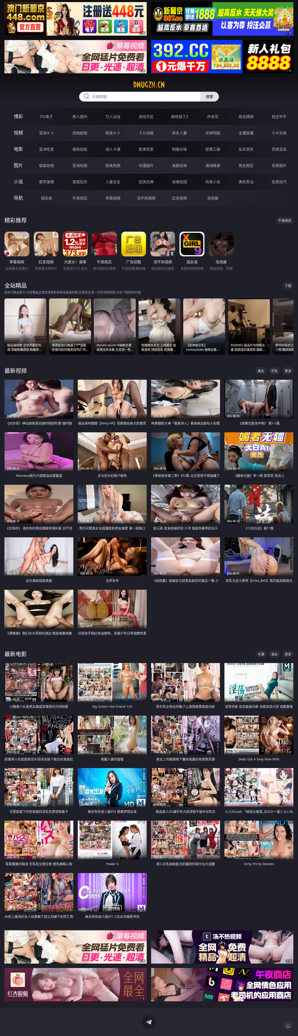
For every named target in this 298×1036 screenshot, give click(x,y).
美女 (261, 371)
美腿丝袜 (179, 165)
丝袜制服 (212, 132)
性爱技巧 (279, 181)
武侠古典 (146, 181)
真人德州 (79, 116)
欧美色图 (112, 165)
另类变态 (279, 149)
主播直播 (246, 132)
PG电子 (46, 116)
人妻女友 (112, 181)
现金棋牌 (246, 116)
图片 (18, 165)
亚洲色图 (79, 165)
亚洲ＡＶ (46, 132)
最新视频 (15, 370)
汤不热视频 (146, 198)
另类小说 (212, 181)
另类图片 (279, 165)
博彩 (18, 116)
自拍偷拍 (79, 132)
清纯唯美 (212, 165)
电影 (18, 149)
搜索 (209, 96)
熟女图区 (246, 165)
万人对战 (112, 116)
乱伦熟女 (246, 149)
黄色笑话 (246, 181)
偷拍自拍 (79, 149)
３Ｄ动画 (146, 132)
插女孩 (46, 198)
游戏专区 (146, 116)
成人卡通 (112, 149)
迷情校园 (179, 181)
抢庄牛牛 (279, 116)
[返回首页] (288, 1025)
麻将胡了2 (179, 116)
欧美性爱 (146, 149)
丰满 (261, 654)
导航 (18, 198)
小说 (18, 182)
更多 (288, 371)
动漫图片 (146, 165)
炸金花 (212, 116)
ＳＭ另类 (279, 132)
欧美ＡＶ (112, 132)
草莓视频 (112, 198)
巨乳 (274, 371)
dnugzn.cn (149, 84)
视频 (18, 133)
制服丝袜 (179, 149)
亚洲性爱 (46, 149)
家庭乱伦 (79, 181)
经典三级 (212, 149)
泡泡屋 (212, 198)
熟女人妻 (179, 132)
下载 (288, 285)
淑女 (274, 654)
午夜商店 (79, 198)
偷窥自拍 (46, 165)
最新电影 (15, 654)
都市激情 (46, 181)
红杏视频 (179, 198)
